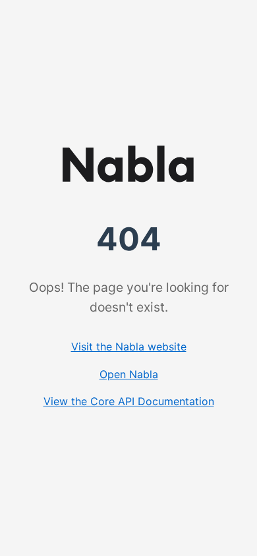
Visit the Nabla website (128, 346)
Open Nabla (129, 374)
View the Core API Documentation (128, 401)
